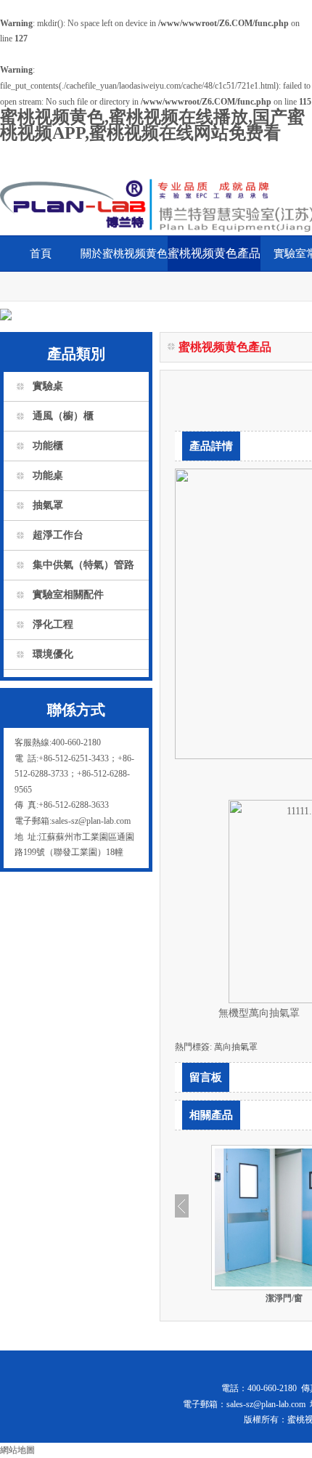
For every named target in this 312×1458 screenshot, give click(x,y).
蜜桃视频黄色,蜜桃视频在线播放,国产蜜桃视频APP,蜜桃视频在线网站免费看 (152, 125)
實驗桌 (48, 386)
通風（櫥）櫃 (63, 415)
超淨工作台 (58, 535)
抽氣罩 (48, 505)
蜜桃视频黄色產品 (214, 253)
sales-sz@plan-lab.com (265, 1404)
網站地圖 (17, 1450)
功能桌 (48, 475)
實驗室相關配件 (68, 594)
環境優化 (53, 654)
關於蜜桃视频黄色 (124, 253)
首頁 (41, 253)
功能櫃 (48, 445)
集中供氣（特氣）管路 (83, 564)
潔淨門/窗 (284, 1298)
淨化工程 (53, 624)
